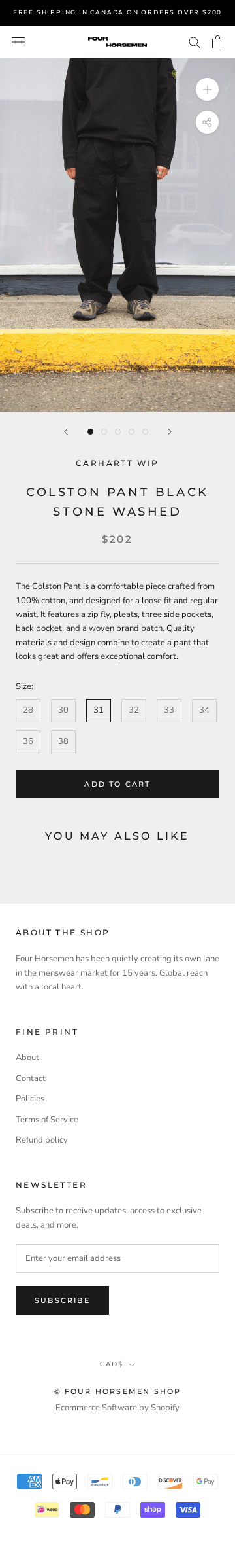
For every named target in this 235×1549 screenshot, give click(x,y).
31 (98, 710)
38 (63, 741)
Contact (31, 1078)
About (27, 1057)
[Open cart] (217, 41)
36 (28, 741)
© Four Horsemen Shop (117, 1391)
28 (28, 710)
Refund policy (42, 1140)
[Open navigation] (18, 41)
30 (63, 710)
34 (204, 710)
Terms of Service (47, 1120)
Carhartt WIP (117, 463)
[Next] (170, 432)
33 (169, 710)
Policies (30, 1099)
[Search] (194, 41)
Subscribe (62, 1300)
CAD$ (111, 1364)
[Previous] (66, 432)
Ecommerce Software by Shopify (117, 1408)
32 (134, 710)
